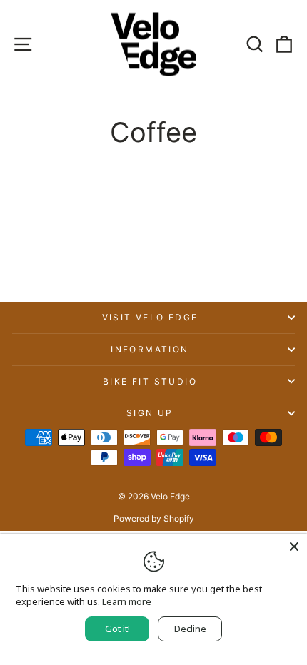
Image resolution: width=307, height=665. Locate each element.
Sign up (149, 412)
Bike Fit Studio (150, 381)
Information (149, 349)
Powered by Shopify (154, 518)
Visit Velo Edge (150, 317)
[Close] (294, 546)
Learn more (126, 601)
